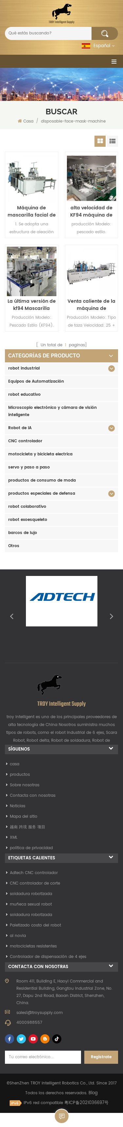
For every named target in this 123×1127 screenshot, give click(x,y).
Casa (28, 121)
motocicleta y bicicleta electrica (40, 454)
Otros (13, 546)
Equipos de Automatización (36, 381)
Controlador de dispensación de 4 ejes (48, 957)
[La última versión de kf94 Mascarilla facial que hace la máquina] (31, 271)
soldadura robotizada (31, 894)
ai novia (18, 936)
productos (20, 775)
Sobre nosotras (24, 785)
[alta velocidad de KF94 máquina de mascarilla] (91, 178)
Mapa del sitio (23, 816)
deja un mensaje (61, 1116)
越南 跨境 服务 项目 (27, 827)
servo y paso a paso (29, 467)
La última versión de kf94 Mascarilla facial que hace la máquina (32, 305)
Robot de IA (19, 428)
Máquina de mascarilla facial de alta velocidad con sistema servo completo (32, 211)
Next (111, 615)
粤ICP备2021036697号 (86, 1102)
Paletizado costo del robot (35, 925)
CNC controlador (25, 441)
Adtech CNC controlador (34, 873)
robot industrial (24, 368)
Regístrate (101, 1057)
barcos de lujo (22, 533)
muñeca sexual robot (31, 904)
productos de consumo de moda (42, 480)
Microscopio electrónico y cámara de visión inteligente (52, 411)
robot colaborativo (27, 507)
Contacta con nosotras (32, 796)
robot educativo (24, 395)
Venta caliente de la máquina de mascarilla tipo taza (91, 305)
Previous (11, 615)
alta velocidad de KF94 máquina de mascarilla (91, 211)
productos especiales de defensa (41, 493)
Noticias (17, 806)
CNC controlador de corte (35, 883)
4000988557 (29, 1023)
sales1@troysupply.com (39, 1013)
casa (14, 764)
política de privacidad (31, 848)
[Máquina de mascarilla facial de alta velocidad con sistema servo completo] (31, 178)
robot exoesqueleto (27, 520)
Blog (93, 1093)
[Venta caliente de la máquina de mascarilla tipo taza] (91, 271)
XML (13, 837)
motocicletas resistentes (33, 946)
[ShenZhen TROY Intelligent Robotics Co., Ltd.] (61, 14)
